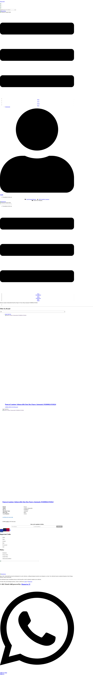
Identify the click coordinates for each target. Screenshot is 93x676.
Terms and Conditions (7, 558)
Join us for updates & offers (37, 524)
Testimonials (7, 106)
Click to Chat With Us (3, 673)
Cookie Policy (5, 556)
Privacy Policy (5, 554)
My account (5, 544)
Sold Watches (38, 294)
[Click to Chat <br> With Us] (37, 670)
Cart (3, 546)
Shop (38, 99)
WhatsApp (30, 581)
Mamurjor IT (25, 584)
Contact (4, 541)
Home (38, 300)
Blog (38, 105)
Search (1, 9)
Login (1, 194)
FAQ (38, 101)
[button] (37, 55)
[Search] (15, 10)
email (25, 581)
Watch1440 (2, 1)
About (38, 103)
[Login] (37, 192)
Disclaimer (5, 552)
